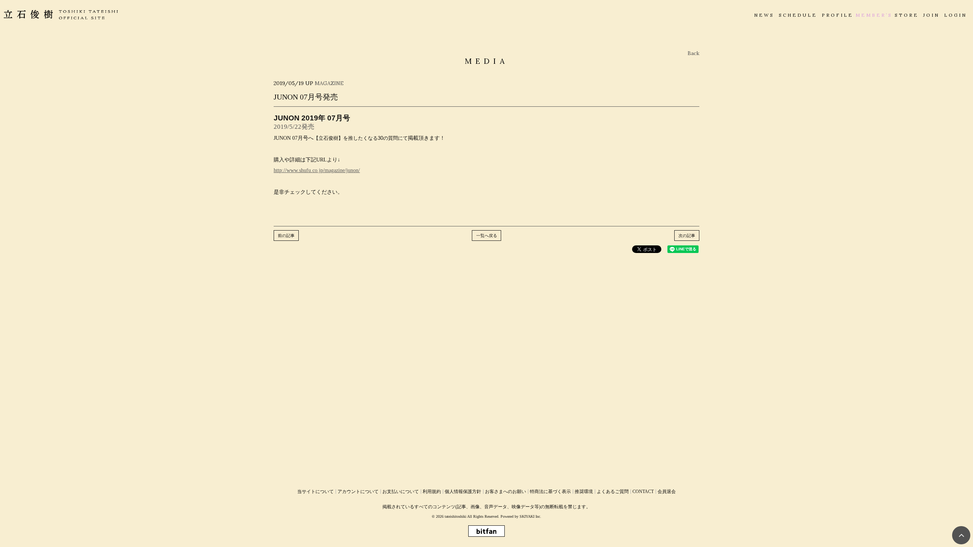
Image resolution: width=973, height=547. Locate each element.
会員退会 (667, 491)
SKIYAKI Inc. (530, 516)
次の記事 (686, 235)
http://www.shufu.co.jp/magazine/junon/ (317, 170)
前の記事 (286, 235)
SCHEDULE (798, 15)
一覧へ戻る (486, 235)
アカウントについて (358, 491)
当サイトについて (315, 491)
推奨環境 (584, 491)
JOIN (931, 15)
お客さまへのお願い (505, 491)
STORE (907, 15)
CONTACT (643, 491)
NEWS (764, 15)
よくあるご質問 (613, 491)
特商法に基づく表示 (550, 491)
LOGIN (955, 15)
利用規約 (432, 491)
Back (693, 53)
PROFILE (837, 15)
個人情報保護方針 (463, 491)
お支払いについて (400, 491)
